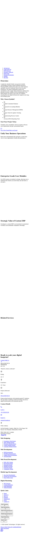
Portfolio (6, 497)
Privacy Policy (4, 527)
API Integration (7, 456)
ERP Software (7, 70)
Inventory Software (8, 72)
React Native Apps (8, 477)
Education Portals (8, 465)
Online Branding (8, 487)
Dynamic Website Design (10, 444)
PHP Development (8, 452)
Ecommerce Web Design (10, 441)
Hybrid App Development (10, 476)
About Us (6, 494)
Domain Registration (9, 75)
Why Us (6, 496)
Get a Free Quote (5, 130)
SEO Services (7, 483)
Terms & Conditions (13, 527)
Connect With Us (5, 360)
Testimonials (7, 499)
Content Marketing (8, 485)
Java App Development (9, 475)
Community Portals (8, 469)
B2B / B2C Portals (8, 462)
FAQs (5, 500)
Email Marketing (8, 486)
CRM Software (7, 69)
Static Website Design (9, 442)
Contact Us (6, 501)
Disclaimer (6, 528)
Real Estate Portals (8, 463)
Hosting (6, 76)
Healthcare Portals (8, 466)
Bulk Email (6, 73)
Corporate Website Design (10, 446)
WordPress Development (10, 453)
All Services (7, 68)
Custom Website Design (9, 445)
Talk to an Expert (13, 130)
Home (5, 493)
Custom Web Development (10, 455)
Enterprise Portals (8, 467)
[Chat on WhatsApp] (2, 531)
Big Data (6, 77)
